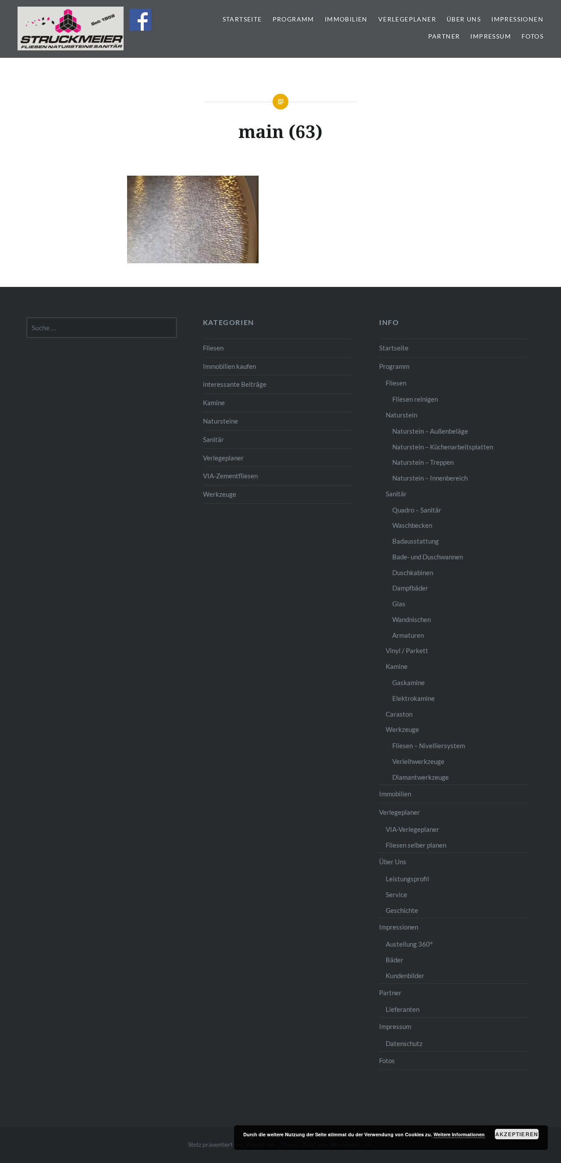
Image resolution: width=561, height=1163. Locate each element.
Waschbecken (412, 525)
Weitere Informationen (459, 1134)
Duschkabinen (412, 572)
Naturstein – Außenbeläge (430, 431)
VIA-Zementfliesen (230, 476)
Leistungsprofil (407, 879)
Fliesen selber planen (416, 845)
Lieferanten (402, 1009)
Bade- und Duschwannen (427, 557)
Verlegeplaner (407, 19)
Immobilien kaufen (229, 366)
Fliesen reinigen (415, 399)
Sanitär (213, 439)
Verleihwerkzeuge (418, 761)
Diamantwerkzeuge (420, 777)
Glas (398, 604)
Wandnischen (411, 619)
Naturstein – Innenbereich (430, 478)
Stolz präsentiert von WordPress (232, 1144)
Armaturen (408, 635)
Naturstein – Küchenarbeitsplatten (442, 447)
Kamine (214, 403)
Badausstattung (415, 541)
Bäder (394, 960)
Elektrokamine (413, 698)
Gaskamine (408, 682)
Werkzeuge (219, 494)
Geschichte (402, 910)
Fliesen (213, 348)
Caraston (399, 714)
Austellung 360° (409, 944)
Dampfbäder (410, 588)
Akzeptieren (516, 1134)
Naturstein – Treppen (423, 462)
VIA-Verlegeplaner (412, 829)
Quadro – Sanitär (416, 510)
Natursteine (220, 421)
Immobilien (346, 19)
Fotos (532, 36)
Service (396, 894)
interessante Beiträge (234, 384)
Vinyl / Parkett (407, 650)
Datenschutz (404, 1043)
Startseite (242, 19)
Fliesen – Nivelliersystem (428, 745)
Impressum (490, 36)
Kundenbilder (405, 975)
